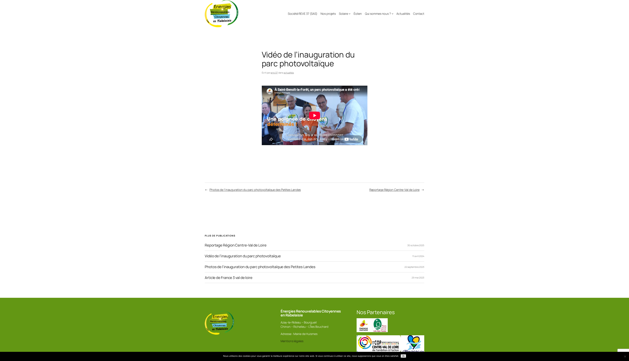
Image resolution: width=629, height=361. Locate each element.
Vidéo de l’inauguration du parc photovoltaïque (243, 256)
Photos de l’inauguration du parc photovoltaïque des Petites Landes (255, 190)
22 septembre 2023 (414, 266)
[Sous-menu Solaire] (350, 14)
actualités (289, 72)
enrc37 (274, 72)
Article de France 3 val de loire (228, 278)
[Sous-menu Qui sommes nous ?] (392, 14)
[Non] (625, 356)
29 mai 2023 (418, 277)
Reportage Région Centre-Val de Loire (394, 190)
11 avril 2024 (418, 256)
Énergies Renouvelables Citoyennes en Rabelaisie (311, 313)
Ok (403, 356)
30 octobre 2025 (415, 245)
